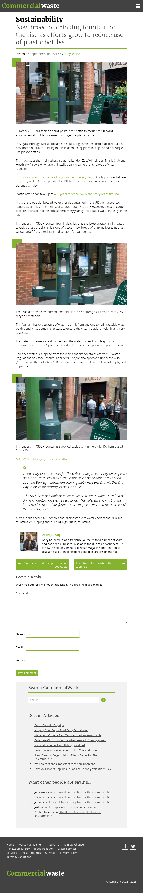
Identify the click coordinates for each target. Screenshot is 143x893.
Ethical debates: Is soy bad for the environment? (79, 802)
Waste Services (67, 848)
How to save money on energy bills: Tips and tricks (65, 750)
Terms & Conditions (19, 857)
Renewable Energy (18, 848)
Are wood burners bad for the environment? (81, 792)
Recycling (54, 844)
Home (10, 844)
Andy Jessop (72, 54)
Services (12, 852)
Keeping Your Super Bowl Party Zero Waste (61, 730)
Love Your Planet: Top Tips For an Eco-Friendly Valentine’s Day (72, 769)
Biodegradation (43, 848)
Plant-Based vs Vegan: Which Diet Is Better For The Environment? (65, 757)
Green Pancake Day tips (49, 725)
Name (21, 634)
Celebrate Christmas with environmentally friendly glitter (70, 740)
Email (20, 647)
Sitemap (50, 852)
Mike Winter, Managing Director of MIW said (45, 459)
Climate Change (74, 844)
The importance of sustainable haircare (72, 807)
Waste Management (30, 844)
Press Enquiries (31, 852)
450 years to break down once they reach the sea (86, 194)
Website (21, 660)
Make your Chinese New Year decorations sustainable (67, 735)
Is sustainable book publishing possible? (59, 745)
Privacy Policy (68, 852)
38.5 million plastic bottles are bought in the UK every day (53, 177)
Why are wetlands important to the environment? (65, 764)
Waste (31, 6)
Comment (22, 593)
